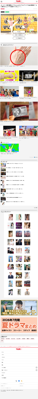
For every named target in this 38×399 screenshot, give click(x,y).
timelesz (3, 338)
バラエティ (4, 346)
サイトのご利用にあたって (4, 383)
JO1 (2, 340)
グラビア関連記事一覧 (19, 38)
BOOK (3, 375)
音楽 (2, 362)
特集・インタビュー (5, 370)
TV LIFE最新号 (4, 377)
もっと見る (35, 207)
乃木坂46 (23, 338)
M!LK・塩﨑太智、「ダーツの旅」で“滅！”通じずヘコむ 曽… (14, 167)
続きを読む (19, 31)
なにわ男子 (18, 338)
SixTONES (8, 338)
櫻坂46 (28, 338)
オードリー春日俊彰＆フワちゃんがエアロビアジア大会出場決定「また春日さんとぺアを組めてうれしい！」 (19, 346)
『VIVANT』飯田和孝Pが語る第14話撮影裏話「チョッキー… (14, 197)
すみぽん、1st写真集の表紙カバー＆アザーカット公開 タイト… (15, 193)
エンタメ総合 (4, 367)
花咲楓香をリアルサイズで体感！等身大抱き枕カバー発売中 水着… (15, 180)
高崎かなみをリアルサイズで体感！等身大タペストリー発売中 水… (15, 201)
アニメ (3, 359)
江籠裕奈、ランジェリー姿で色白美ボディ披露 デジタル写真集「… (15, 184)
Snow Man (13, 338)
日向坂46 (32, 338)
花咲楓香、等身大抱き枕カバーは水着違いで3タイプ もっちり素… (15, 176)
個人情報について (22, 383)
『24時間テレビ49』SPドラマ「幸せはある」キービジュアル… (14, 163)
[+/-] (36, 367)
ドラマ (3, 354)
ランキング (3, 372)
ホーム (1, 346)
